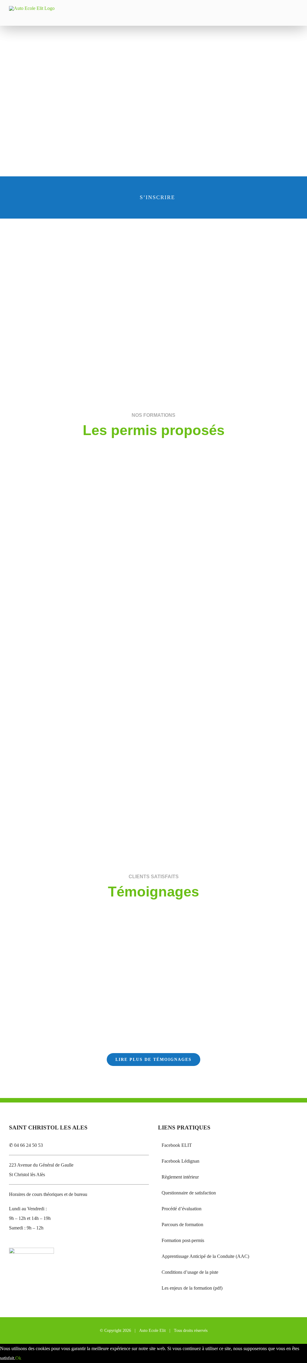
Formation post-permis (183, 1240)
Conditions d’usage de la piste (190, 1272)
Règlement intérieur (180, 1176)
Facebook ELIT (177, 1145)
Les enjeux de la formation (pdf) (192, 1288)
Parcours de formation (182, 1224)
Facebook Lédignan (180, 1161)
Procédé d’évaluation (181, 1208)
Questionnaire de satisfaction (189, 1192)
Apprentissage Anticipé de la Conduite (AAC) (205, 1256)
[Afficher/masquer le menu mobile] (295, 16)
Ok (18, 1358)
